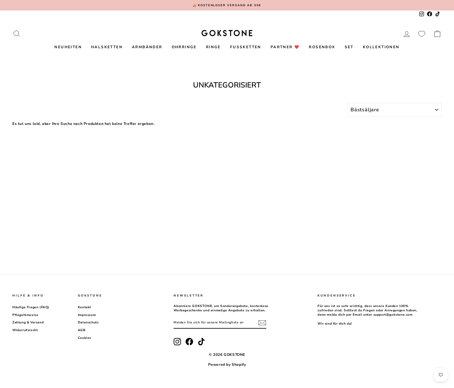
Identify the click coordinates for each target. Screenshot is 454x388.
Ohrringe (184, 47)
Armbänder (147, 47)
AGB (82, 330)
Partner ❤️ (285, 47)
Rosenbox (322, 47)
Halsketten (107, 47)
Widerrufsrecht (25, 330)
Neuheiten (68, 47)
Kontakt (84, 307)
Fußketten (245, 47)
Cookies (84, 338)
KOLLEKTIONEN (381, 47)
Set (349, 47)
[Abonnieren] (262, 322)
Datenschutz (88, 322)
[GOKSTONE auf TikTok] (201, 341)
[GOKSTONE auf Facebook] (189, 341)
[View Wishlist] (421, 33)
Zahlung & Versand (28, 322)
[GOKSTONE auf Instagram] (177, 341)
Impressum (87, 315)
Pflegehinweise (25, 315)
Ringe (213, 47)
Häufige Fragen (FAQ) (30, 307)
